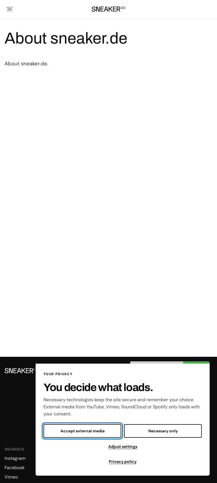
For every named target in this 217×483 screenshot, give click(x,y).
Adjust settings (122, 446)
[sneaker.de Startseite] (108, 9)
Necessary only (163, 430)
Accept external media (82, 430)
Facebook (15, 468)
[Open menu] (10, 9)
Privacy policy (122, 461)
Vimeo (11, 477)
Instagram (15, 458)
